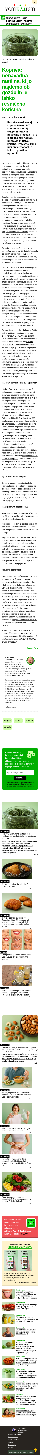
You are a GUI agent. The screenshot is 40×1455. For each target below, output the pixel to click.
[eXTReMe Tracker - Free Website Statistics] (14, 1431)
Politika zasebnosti (13, 1439)
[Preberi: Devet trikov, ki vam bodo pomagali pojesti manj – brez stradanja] (8, 1338)
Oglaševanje (12, 1445)
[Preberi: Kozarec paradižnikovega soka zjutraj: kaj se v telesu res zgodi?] (8, 1313)
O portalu (15, 1434)
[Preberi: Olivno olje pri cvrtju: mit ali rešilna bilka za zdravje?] (18, 860)
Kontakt (10, 1447)
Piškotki (10, 1442)
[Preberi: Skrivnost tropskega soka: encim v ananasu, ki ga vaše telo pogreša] (8, 1325)
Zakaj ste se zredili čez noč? (14, 560)
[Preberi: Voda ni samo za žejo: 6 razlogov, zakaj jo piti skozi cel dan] (17, 1105)
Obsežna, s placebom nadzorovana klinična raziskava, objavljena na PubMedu (17, 415)
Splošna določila (13, 1437)
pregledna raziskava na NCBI (24, 620)
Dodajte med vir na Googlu (21, 1452)
